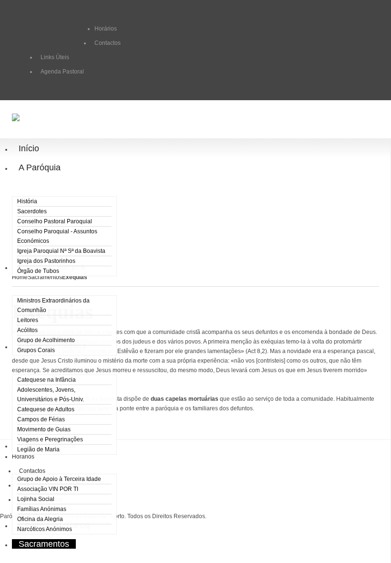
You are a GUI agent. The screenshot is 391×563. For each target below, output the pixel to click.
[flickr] (71, 29)
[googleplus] (56, 29)
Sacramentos (45, 277)
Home (20, 277)
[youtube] (86, 29)
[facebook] (41, 29)
